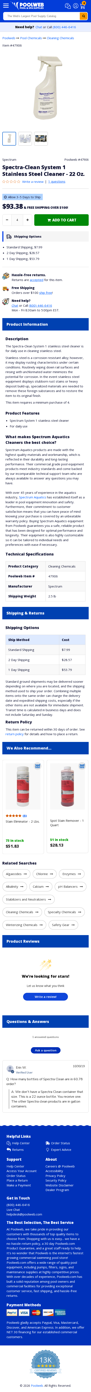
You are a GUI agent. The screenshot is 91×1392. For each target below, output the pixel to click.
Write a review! (46, 997)
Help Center (21, 1143)
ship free (45, 292)
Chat (39, 27)
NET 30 (12, 1332)
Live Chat (13, 1209)
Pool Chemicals (31, 38)
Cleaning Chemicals (60, 38)
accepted (36, 280)
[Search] (83, 16)
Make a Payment (19, 1185)
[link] (61, 220)
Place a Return (17, 1180)
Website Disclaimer (60, 1185)
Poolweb (8, 38)
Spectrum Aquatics (32, 497)
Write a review (33, 181)
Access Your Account (22, 1171)
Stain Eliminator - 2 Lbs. (23, 821)
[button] (68, 6)
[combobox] (45, 16)
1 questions (56, 181)
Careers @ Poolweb (60, 1166)
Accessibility (54, 1171)
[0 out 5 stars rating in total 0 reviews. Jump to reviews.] (12, 182)
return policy (15, 734)
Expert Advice (61, 1149)
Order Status (60, 1143)
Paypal (47, 1322)
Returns (18, 1149)
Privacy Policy (55, 1176)
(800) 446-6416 (64, 27)
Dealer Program (57, 1190)
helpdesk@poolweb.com (24, 1214)
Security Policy (56, 1180)
